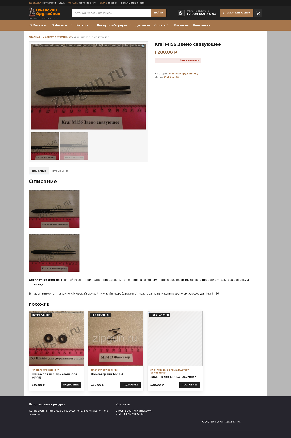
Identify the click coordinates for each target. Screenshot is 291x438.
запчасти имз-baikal (163, 370)
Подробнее (71, 384)
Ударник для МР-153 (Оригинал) (174, 377)
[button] (143, 46)
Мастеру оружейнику (57, 37)
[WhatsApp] (181, 13)
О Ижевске (60, 25)
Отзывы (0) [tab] (60, 171)
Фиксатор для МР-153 (107, 374)
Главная (34, 37)
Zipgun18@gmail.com (132, 3)
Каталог (82, 25)
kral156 (174, 77)
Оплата (160, 25)
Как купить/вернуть (112, 25)
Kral (166, 77)
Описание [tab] (39, 171)
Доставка (142, 25)
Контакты (181, 25)
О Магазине (38, 25)
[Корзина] (258, 13)
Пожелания (201, 25)
